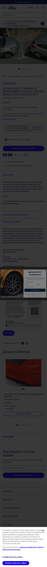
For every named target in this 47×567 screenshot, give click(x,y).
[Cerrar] (43, 530)
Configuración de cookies (12, 557)
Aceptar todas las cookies (16, 563)
